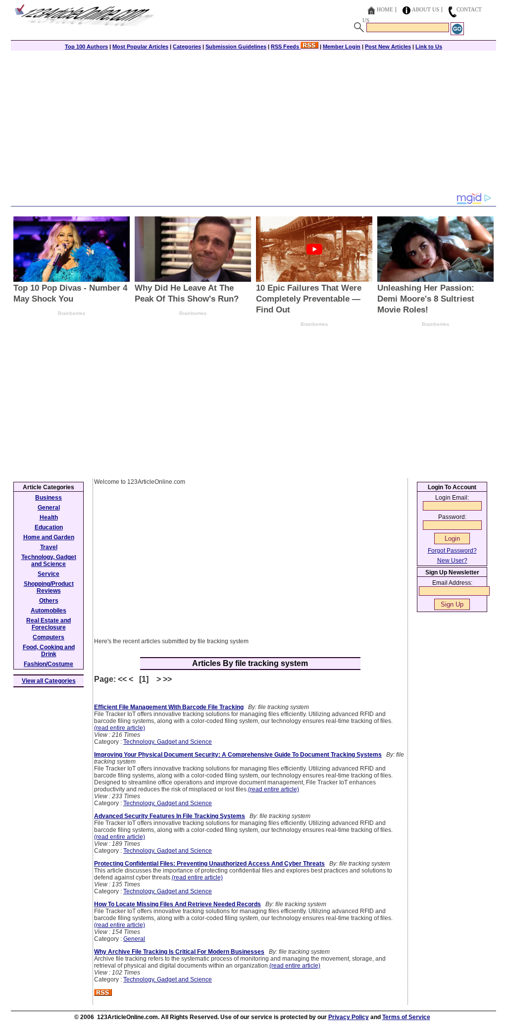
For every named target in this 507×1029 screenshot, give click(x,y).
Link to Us (428, 47)
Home (385, 9)
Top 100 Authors (86, 47)
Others (48, 600)
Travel (48, 547)
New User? (452, 560)
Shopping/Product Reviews (49, 587)
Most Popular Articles (140, 47)
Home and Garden (48, 537)
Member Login (341, 47)
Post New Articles (388, 47)
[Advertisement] (253, 122)
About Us (425, 9)
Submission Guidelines (235, 47)
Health (49, 517)
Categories (187, 47)
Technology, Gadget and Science (167, 741)
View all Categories (49, 680)
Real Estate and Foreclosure (48, 624)
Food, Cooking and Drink (49, 651)
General (134, 938)
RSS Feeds (286, 47)
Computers (48, 637)
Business (48, 497)
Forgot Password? (452, 550)
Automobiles (48, 610)
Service (48, 573)
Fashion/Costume (48, 664)
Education (49, 527)
